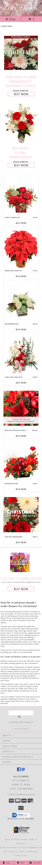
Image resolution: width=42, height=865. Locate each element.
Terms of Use (21, 856)
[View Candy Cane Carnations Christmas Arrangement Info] (21, 355)
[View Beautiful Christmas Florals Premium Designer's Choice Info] (21, 408)
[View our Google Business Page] (23, 770)
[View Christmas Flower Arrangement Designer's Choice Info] (21, 53)
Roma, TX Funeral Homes (16, 839)
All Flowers (21, 8)
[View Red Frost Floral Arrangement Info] (21, 124)
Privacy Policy (10, 852)
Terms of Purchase (28, 852)
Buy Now (21, 94)
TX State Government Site (30, 847)
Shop (12, 19)
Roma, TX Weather (8, 847)
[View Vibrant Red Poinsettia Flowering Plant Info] (21, 248)
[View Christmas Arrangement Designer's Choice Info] (21, 515)
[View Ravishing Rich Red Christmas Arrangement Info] (21, 461)
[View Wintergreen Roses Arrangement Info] (21, 302)
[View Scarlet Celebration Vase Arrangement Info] (21, 195)
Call (8, 862)
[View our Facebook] (19, 770)
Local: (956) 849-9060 (21, 788)
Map (22, 862)
